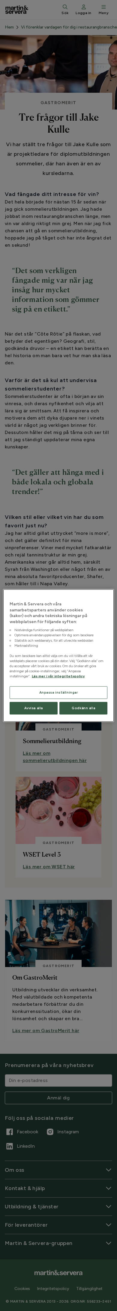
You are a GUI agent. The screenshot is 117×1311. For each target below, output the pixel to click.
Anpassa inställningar (58, 692)
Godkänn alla (83, 708)
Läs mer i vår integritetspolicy (58, 676)
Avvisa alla (33, 708)
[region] (58, 655)
